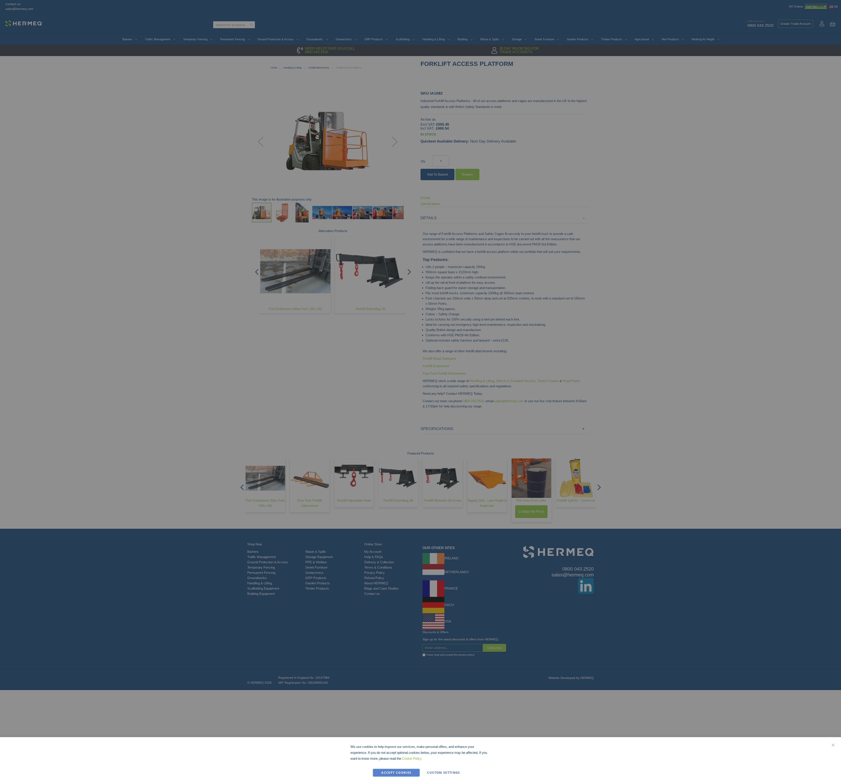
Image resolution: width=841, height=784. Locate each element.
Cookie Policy (412, 758)
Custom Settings (443, 773)
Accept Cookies (396, 773)
